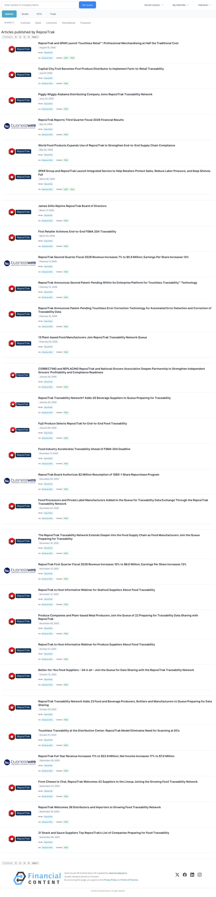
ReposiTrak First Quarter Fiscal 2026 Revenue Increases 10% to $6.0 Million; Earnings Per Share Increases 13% (112, 564)
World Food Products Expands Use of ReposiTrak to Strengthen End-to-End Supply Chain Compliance (106, 145)
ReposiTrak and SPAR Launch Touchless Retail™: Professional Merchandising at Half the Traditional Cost (108, 43)
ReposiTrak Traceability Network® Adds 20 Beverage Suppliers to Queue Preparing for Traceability (104, 398)
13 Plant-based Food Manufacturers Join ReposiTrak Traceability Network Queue (92, 337)
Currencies (51, 22)
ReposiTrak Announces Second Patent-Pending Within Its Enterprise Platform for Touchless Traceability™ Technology (117, 282)
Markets (9, 13)
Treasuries (85, 22)
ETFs (39, 13)
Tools (53, 13)
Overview (25, 22)
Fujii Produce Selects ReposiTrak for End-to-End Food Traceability (82, 423)
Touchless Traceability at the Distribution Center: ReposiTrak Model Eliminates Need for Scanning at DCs (109, 730)
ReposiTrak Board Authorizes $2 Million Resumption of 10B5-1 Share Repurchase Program (98, 474)
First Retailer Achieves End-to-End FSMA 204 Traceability (77, 231)
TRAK (72, 58)
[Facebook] (185, 878)
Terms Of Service (129, 879)
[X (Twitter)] (177, 878)
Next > (35, 37)
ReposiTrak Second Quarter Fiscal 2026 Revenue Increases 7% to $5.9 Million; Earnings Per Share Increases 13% (113, 257)
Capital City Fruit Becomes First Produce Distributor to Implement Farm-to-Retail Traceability (101, 68)
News (38, 22)
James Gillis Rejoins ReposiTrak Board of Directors (72, 206)
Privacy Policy (110, 879)
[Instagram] (199, 878)
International (68, 22)
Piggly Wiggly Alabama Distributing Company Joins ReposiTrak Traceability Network (95, 94)
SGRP (66, 58)
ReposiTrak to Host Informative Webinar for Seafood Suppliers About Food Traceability (96, 589)
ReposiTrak (48, 52)
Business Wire (47, 58)
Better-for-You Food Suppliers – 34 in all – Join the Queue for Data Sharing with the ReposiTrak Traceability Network (116, 670)
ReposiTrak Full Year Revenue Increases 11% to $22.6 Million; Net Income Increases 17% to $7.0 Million (106, 756)
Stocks (25, 13)
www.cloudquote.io (118, 873)
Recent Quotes (152, 4)
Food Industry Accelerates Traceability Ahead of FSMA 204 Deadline (84, 449)
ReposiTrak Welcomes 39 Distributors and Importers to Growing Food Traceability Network (99, 807)
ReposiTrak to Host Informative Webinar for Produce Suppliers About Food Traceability (96, 644)
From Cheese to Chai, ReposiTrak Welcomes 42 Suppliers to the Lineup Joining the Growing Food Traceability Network (118, 781)
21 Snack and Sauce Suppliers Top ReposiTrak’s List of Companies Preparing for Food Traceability (103, 832)
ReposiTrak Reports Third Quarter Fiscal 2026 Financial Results (81, 119)
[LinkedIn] (192, 878)
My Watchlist (179, 4)
